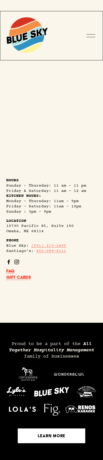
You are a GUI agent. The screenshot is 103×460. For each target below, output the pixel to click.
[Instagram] (16, 261)
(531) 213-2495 (48, 245)
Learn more (51, 435)
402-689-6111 (51, 251)
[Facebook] (8, 261)
